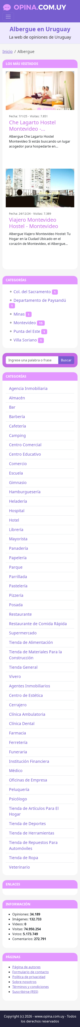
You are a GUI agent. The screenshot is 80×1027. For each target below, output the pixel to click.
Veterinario (19, 867)
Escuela (16, 473)
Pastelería (18, 586)
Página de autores (26, 967)
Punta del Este (27, 331)
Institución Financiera (29, 761)
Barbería (17, 416)
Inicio (7, 51)
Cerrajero (18, 705)
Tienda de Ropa (23, 857)
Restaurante (20, 614)
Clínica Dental (21, 723)
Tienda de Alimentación (31, 642)
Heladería (18, 501)
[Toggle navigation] (8, 17)
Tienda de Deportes (27, 823)
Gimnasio (18, 482)
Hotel (14, 520)
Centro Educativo (25, 454)
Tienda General (23, 667)
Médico (16, 770)
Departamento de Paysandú (40, 300)
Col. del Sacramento (32, 291)
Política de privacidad (28, 977)
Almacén (17, 398)
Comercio (18, 463)
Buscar (66, 360)
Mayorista (18, 539)
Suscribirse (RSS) (25, 991)
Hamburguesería (25, 491)
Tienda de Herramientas (31, 833)
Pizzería (16, 595)
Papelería (18, 557)
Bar (12, 407)
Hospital (16, 510)
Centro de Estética (26, 695)
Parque (16, 567)
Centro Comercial (25, 444)
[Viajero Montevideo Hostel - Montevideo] (40, 188)
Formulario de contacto (30, 972)
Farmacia (17, 733)
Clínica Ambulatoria (27, 714)
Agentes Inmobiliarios (29, 686)
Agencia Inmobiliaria (28, 388)
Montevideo (25, 322)
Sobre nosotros (24, 982)
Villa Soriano (25, 340)
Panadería (18, 548)
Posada (16, 604)
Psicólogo (18, 799)
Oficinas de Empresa (28, 780)
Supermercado (23, 633)
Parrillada (18, 576)
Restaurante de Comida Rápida (38, 623)
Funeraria (18, 752)
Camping (17, 435)
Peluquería (19, 789)
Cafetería (17, 426)
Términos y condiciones (30, 986)
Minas (19, 314)
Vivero (15, 676)
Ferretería (18, 742)
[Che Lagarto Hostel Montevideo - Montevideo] (40, 90)
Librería (16, 529)
